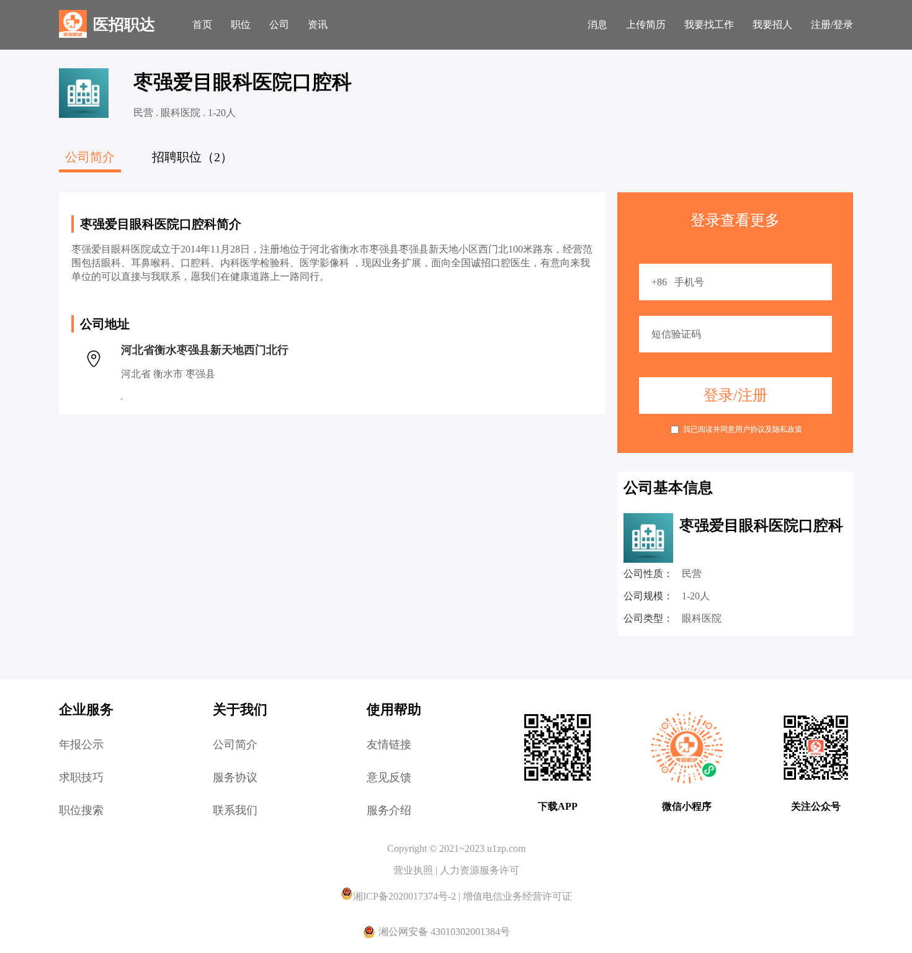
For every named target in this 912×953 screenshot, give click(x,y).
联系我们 (235, 810)
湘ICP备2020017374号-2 (405, 896)
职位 (241, 24)
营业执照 (414, 870)
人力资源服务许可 (479, 870)
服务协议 (235, 777)
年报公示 (81, 744)
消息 (597, 24)
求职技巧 (81, 777)
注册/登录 (832, 24)
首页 (202, 24)
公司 (279, 24)
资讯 (318, 24)
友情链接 (389, 744)
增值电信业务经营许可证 (517, 896)
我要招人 (772, 24)
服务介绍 (389, 810)
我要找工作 (709, 24)
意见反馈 (389, 777)
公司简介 (235, 744)
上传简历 (646, 24)
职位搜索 (81, 810)
